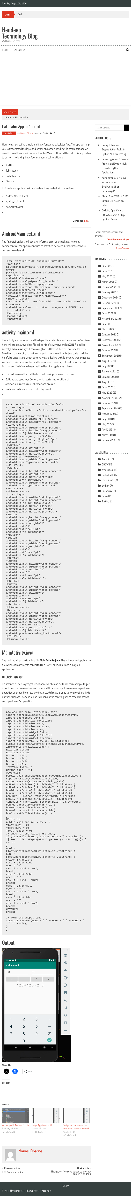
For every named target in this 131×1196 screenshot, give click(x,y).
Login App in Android (42, 1125)
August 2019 (108, 413)
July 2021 (107, 366)
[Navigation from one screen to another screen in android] (76, 1116)
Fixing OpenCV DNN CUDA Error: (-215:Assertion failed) (115, 201)
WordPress (19, 1190)
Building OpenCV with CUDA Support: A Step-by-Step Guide (114, 215)
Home (5, 49)
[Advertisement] (65, 79)
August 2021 (108, 361)
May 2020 (107, 392)
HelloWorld (20, 117)
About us (19, 49)
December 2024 (110, 297)
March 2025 (108, 281)
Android (106, 459)
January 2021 (109, 376)
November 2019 (110, 398)
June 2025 (107, 271)
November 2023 (110, 318)
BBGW (105, 464)
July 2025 (107, 265)
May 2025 (107, 276)
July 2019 (107, 419)
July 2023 (107, 324)
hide (86, 220)
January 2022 (109, 334)
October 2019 (109, 403)
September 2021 (110, 355)
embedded (107, 469)
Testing (105, 501)
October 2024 (109, 302)
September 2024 (110, 308)
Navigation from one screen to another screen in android (71, 1172)
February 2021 (109, 371)
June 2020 (107, 387)
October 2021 (109, 350)
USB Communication (13, 1172)
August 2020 (108, 382)
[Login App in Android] (46, 1116)
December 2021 (110, 339)
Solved (105, 496)
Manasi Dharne (26, 133)
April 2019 (107, 429)
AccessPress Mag (42, 1190)
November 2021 (110, 345)
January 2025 (109, 292)
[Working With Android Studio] (15, 1116)
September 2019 (110, 408)
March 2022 (108, 329)
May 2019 (107, 424)
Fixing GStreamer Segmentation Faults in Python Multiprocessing (114, 149)
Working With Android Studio (15, 1125)
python (105, 485)
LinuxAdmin (108, 480)
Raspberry (107, 491)
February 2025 (109, 287)
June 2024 (107, 313)
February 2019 (109, 440)
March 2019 (108, 434)
